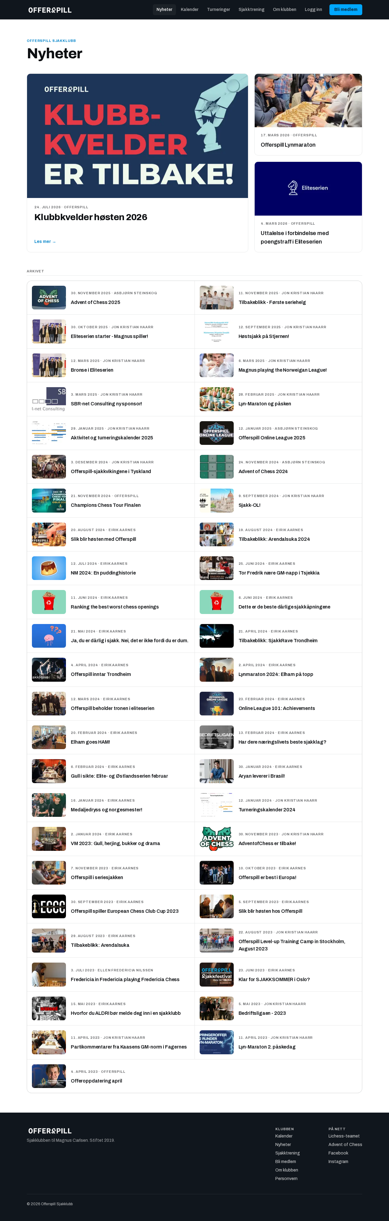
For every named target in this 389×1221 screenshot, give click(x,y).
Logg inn (313, 9)
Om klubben (284, 9)
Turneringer (218, 9)
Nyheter (164, 9)
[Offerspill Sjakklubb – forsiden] (50, 9)
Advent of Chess (345, 1144)
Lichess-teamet (344, 1136)
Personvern (286, 1178)
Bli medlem (345, 9)
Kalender (189, 9)
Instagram (338, 1161)
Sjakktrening (251, 9)
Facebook (338, 1153)
